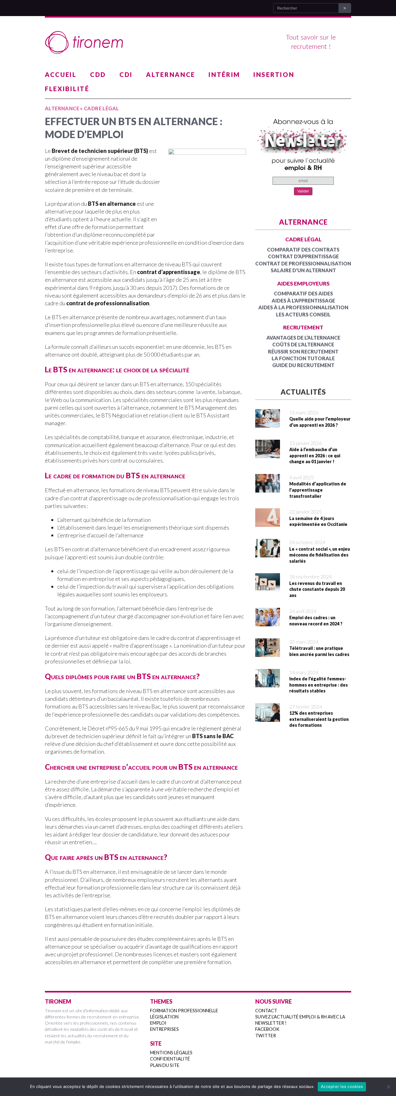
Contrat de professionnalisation (303, 263)
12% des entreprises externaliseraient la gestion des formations (319, 719)
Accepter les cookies (342, 1086)
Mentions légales (171, 1052)
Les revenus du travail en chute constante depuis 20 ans (317, 589)
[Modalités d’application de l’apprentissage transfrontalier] (267, 488)
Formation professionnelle (184, 1010)
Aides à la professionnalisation (303, 307)
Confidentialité (170, 1058)
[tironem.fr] (198, 43)
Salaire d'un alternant (303, 270)
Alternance (170, 74)
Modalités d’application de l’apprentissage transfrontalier (317, 489)
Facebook (267, 1029)
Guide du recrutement (303, 365)
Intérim (224, 74)
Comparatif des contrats (303, 249)
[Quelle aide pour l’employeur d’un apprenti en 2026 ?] (267, 423)
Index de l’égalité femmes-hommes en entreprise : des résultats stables (318, 684)
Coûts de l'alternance (303, 344)
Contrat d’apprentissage (303, 256)
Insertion (273, 74)
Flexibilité (67, 88)
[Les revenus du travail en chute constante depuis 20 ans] (267, 587)
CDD (98, 74)
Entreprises (164, 1029)
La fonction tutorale (303, 358)
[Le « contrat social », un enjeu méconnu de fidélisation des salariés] (267, 553)
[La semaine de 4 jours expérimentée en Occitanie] (267, 522)
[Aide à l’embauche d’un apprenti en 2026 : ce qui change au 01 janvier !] (267, 454)
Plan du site (164, 1065)
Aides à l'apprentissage (303, 300)
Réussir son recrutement (303, 351)
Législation (164, 1016)
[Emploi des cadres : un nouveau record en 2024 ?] (267, 622)
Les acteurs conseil (303, 314)
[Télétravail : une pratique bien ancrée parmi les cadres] (267, 652)
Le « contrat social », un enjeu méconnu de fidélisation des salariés (319, 555)
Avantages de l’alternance (303, 338)
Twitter (265, 1035)
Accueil (61, 74)
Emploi (158, 1023)
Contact (266, 1010)
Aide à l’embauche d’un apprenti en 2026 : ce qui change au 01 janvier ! (314, 455)
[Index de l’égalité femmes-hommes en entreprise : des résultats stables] (267, 683)
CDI (126, 74)
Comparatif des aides (303, 293)
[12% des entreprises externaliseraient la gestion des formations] (267, 717)
